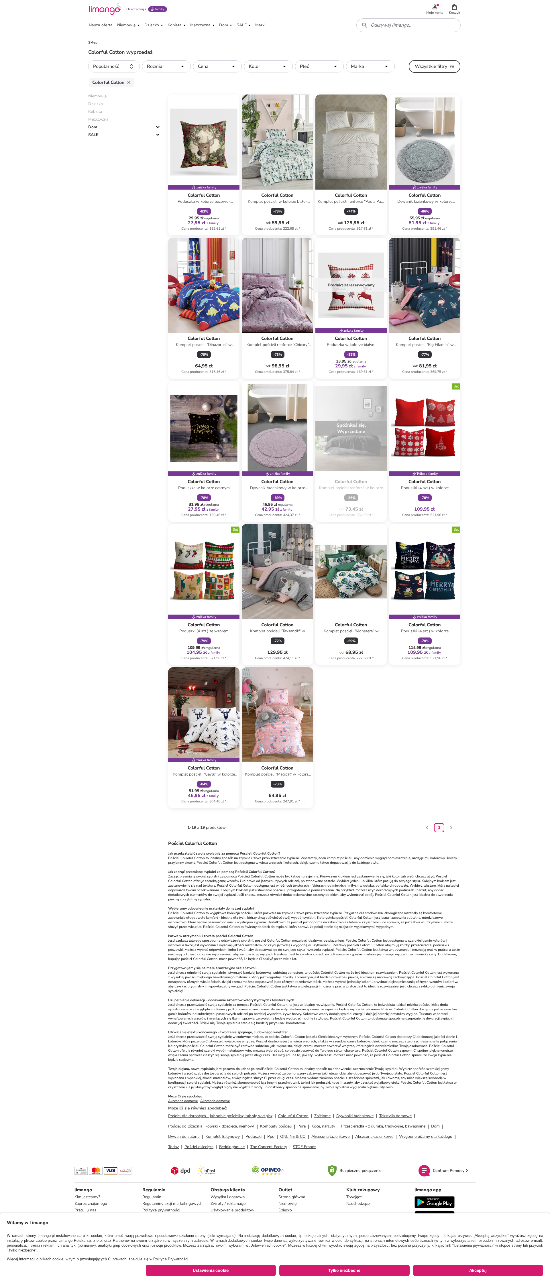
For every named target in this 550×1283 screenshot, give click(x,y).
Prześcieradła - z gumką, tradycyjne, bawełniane (383, 1126)
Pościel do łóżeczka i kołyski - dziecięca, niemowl (211, 1126)
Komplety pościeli (276, 1126)
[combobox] (408, 25)
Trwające (354, 1197)
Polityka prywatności (161, 1210)
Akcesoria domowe (183, 1101)
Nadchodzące (358, 1203)
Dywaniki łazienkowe (355, 1116)
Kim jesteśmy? (87, 1197)
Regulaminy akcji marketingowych (172, 1203)
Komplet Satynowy (222, 1136)
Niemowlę (287, 1203)
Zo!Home (322, 1116)
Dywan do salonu (184, 1136)
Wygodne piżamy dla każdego (425, 1136)
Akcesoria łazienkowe (330, 1136)
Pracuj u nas (85, 1210)
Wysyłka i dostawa (228, 1197)
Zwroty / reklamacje (228, 1203)
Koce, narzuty (323, 1126)
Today (173, 1147)
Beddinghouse (232, 1147)
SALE (93, 134)
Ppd (270, 1136)
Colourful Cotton (293, 1116)
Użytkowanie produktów (232, 1210)
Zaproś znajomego (90, 1203)
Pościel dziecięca (198, 1147)
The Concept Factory (268, 1147)
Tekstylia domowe (395, 1116)
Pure (301, 1126)
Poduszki (253, 1136)
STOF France (304, 1147)
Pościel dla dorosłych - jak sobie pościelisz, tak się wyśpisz (220, 1116)
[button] (454, 9)
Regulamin (151, 1197)
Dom (92, 127)
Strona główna (291, 1197)
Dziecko (285, 1210)
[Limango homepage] (105, 9)
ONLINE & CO (293, 1136)
